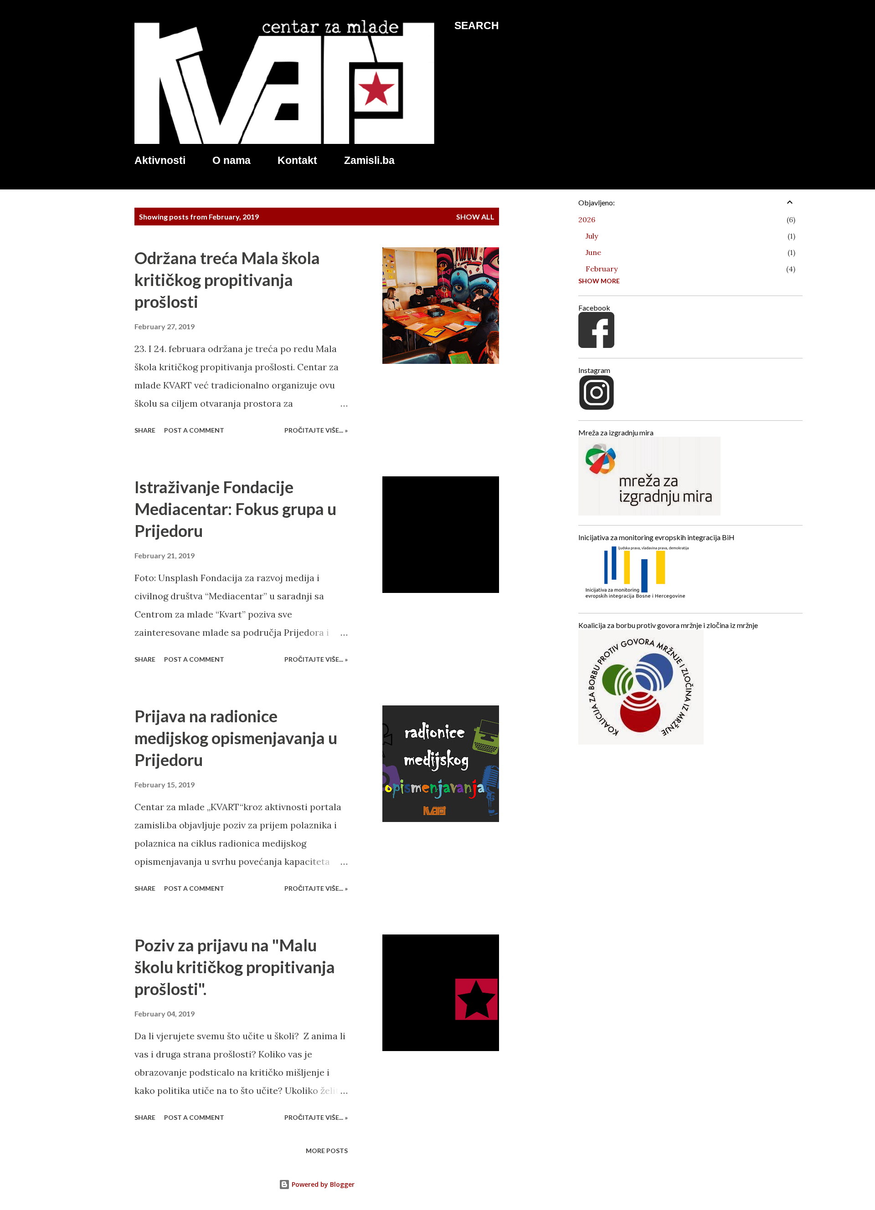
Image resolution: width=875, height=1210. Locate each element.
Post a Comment (194, 430)
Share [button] (144, 430)
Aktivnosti (159, 160)
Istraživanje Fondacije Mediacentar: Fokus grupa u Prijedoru (235, 509)
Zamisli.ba (369, 160)
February (602, 268)
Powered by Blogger (322, 1184)
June (593, 252)
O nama (231, 160)
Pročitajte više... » (316, 430)
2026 (586, 219)
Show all (475, 216)
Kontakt (297, 160)
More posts (327, 1150)
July (592, 235)
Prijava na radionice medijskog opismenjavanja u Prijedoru (235, 738)
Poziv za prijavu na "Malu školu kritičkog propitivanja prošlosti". (234, 967)
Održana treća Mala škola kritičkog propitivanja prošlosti (227, 279)
